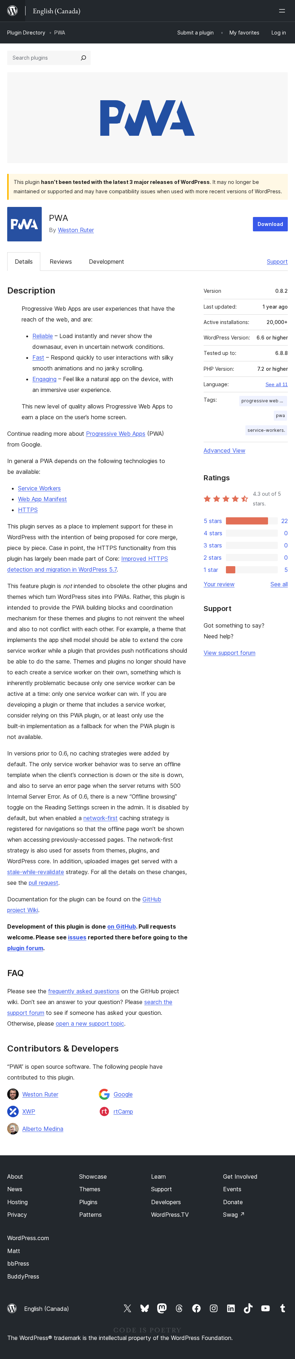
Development (106, 261)
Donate (233, 1202)
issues (77, 937)
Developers (166, 1202)
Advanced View (224, 450)
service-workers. (266, 430)
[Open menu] (283, 11)
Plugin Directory (26, 32)
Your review (219, 584)
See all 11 (277, 384)
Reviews (61, 261)
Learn (158, 1176)
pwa (280, 415)
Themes (89, 1189)
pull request (43, 882)
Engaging (44, 379)
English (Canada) (46, 1308)
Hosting (17, 1202)
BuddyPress (23, 1276)
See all (279, 584)
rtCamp (123, 1111)
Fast (38, 357)
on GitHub (121, 926)
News (14, 1189)
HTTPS (28, 509)
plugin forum (25, 948)
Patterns (90, 1214)
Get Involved (240, 1176)
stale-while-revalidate (35, 871)
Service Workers (39, 488)
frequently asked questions (83, 991)
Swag (234, 1214)
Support (277, 261)
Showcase (93, 1176)
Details (24, 261)
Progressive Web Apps (115, 433)
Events (232, 1189)
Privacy (17, 1214)
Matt (13, 1250)
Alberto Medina (42, 1128)
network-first (100, 818)
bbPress (18, 1263)
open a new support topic (90, 1023)
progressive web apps (264, 400)
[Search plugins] (83, 58)
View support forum (229, 652)
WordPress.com (28, 1238)
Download (270, 224)
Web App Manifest (42, 499)
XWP (28, 1111)
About (15, 1176)
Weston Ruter (76, 230)
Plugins (88, 1202)
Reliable (42, 335)
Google (123, 1094)
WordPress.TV (170, 1214)
